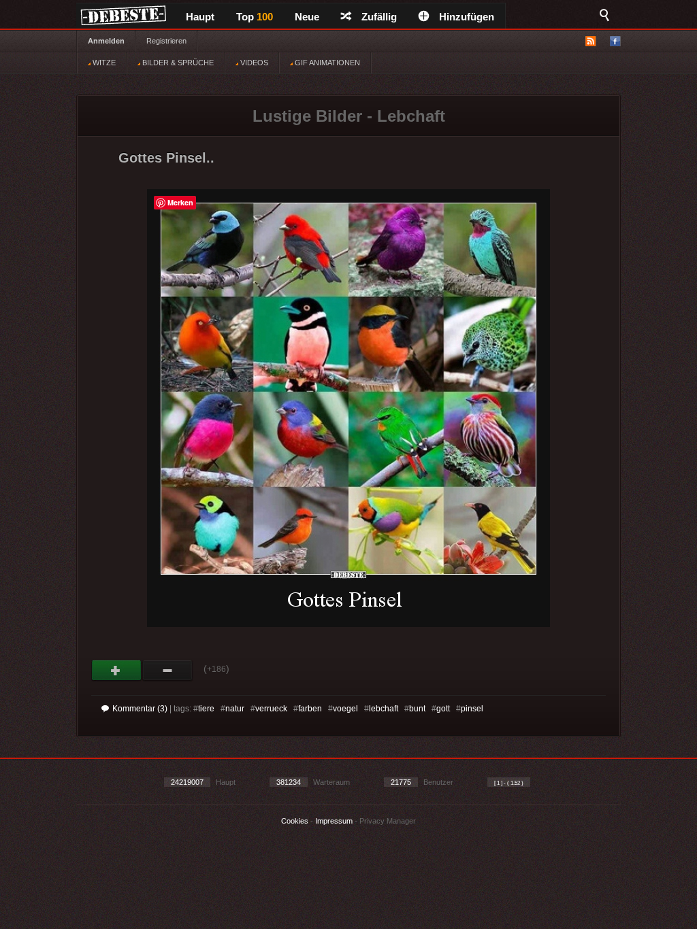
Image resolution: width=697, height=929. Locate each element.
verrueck (271, 708)
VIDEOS (253, 62)
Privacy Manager (387, 821)
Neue (307, 16)
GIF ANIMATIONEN (326, 62)
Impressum (334, 821)
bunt (417, 708)
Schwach (167, 670)
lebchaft (383, 708)
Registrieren (166, 41)
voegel (345, 708)
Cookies (294, 821)
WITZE (103, 62)
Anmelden (106, 41)
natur (234, 708)
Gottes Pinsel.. (166, 157)
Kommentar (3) (139, 708)
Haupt (200, 16)
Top (254, 16)
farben (310, 708)
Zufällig (379, 16)
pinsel (472, 708)
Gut (116, 670)
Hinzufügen (466, 16)
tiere (206, 708)
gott (443, 708)
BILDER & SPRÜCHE (177, 62)
